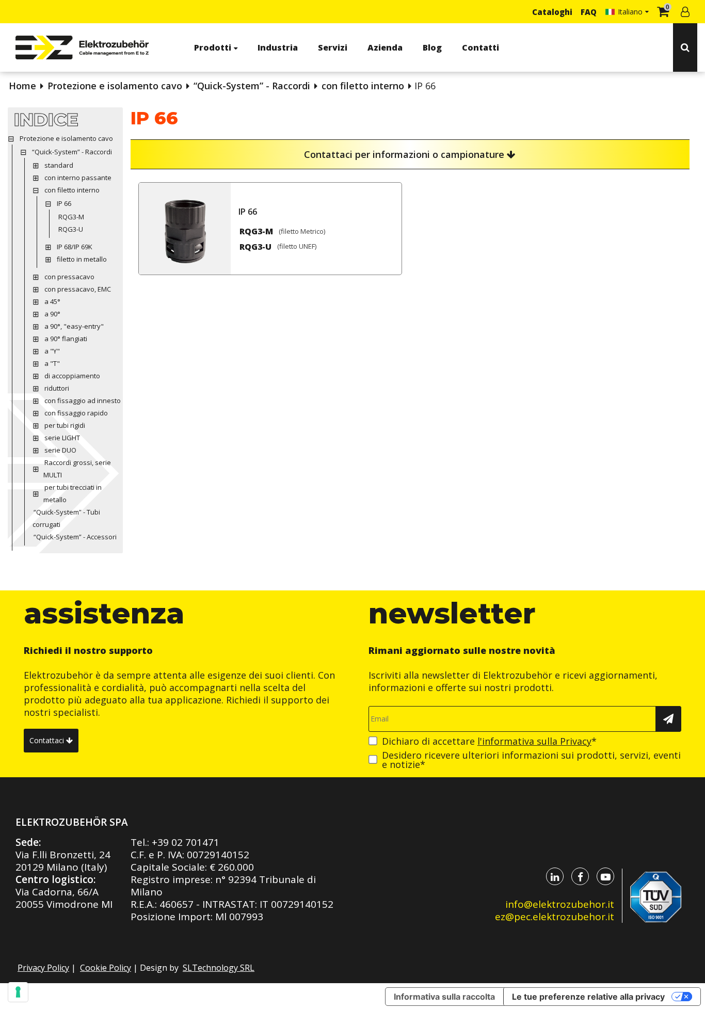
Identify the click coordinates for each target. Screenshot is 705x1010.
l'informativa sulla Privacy (534, 741)
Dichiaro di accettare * (489, 741)
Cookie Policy (105, 967)
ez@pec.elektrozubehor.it (554, 916)
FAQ (589, 12)
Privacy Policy (43, 967)
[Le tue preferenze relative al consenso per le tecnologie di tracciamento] (18, 992)
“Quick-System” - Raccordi (252, 85)
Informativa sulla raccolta (444, 996)
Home (22, 85)
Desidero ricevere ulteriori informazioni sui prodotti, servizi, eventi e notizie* (531, 759)
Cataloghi (552, 12)
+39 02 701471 (185, 842)
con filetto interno (363, 85)
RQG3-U (255, 247)
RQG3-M (256, 231)
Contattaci (47, 740)
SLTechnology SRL (218, 967)
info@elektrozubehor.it (559, 904)
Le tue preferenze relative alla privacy (588, 996)
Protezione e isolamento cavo (114, 85)
